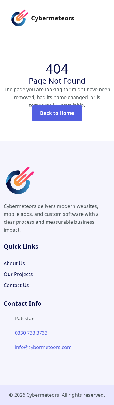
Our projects (18, 274)
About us (14, 263)
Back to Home (57, 113)
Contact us (16, 285)
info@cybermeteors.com (43, 347)
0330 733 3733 (31, 333)
